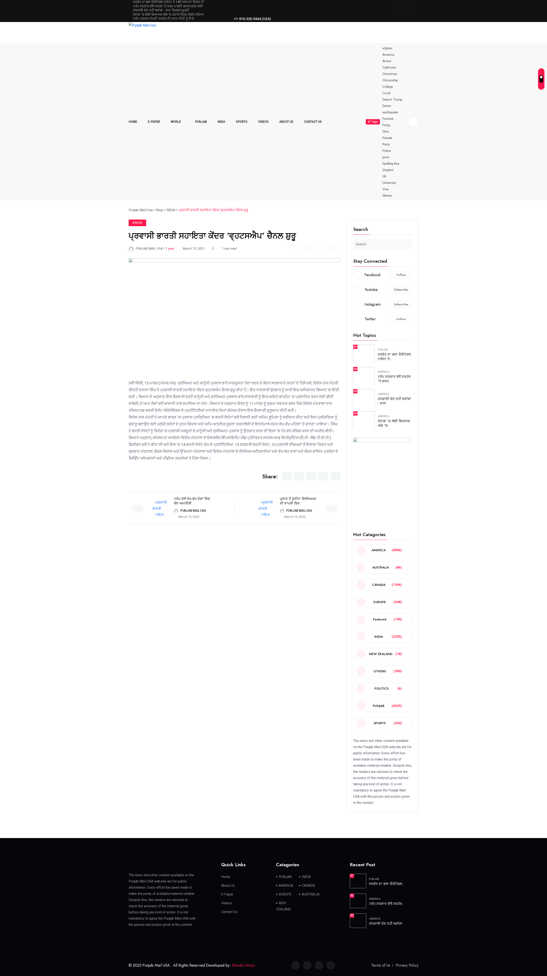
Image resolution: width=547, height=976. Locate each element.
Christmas (389, 74)
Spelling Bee (390, 164)
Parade (387, 138)
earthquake (390, 112)
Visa (385, 189)
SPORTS (241, 121)
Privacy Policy (407, 965)
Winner (387, 196)
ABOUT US (286, 121)
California (389, 67)
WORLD (176, 121)
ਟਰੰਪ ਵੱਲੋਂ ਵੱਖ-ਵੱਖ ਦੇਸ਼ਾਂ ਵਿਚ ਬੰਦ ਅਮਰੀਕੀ (192, 501)
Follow (401, 275)
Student (387, 170)
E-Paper (227, 894)
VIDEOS (263, 121)
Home (225, 877)
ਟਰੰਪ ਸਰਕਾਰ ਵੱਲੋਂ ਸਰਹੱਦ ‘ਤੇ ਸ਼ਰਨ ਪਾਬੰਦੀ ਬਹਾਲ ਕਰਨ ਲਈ (168, 6)
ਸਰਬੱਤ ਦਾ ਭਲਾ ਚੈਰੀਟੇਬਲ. (386, 883)
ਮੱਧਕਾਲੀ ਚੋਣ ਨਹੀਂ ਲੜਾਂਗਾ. (386, 923)
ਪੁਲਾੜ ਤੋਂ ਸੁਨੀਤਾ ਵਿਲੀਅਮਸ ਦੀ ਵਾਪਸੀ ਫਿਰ (298, 501)
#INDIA (137, 222)
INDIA (221, 121)
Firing (386, 125)
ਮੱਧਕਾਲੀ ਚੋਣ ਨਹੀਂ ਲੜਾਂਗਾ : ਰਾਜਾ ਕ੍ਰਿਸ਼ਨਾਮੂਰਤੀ (161, 10)
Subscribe (401, 289)
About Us (228, 886)
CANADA (308, 886)
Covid (386, 93)
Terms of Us (380, 965)
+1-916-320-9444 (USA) (252, 19)
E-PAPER (154, 121)
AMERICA (383, 372)
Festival (387, 119)
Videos (226, 903)
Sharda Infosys (243, 965)
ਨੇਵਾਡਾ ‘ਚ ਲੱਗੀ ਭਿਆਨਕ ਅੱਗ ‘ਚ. (394, 423)
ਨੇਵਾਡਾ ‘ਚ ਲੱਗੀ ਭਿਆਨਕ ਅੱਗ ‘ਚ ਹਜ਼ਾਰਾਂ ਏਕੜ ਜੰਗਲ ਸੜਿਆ (168, 14)
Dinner (386, 106)
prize (385, 157)
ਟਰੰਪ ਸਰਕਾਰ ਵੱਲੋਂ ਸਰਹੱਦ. (386, 903)
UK (384, 176)
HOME (133, 121)
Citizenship (390, 80)
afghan (387, 48)
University (389, 183)
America (388, 55)
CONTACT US (313, 121)
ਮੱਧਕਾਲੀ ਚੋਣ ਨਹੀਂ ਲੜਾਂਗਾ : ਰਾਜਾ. (394, 401)
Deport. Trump (392, 99)
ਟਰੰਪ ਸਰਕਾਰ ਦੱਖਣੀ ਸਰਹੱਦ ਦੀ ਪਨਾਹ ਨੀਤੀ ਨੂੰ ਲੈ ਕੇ (163, 19)
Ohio (385, 131)
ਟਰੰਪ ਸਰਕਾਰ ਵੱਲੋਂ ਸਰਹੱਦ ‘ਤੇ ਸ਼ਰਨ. (394, 379)
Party (386, 144)
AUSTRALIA (310, 894)
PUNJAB (201, 121)
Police (386, 151)
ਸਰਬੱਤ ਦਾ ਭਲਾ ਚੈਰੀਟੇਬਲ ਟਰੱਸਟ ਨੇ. (394, 356)
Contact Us (229, 912)
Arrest (386, 61)
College (387, 87)
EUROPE (285, 894)
